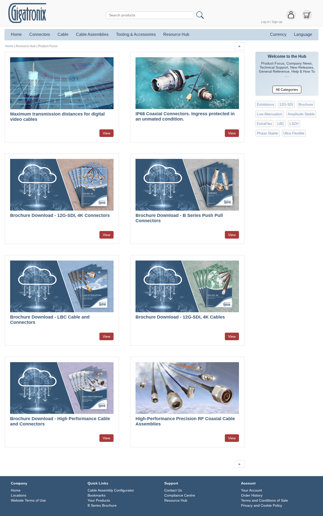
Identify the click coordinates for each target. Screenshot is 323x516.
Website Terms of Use (28, 500)
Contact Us (173, 490)
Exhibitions (265, 104)
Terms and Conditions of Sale (264, 500)
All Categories (287, 90)
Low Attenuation (269, 114)
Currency (278, 35)
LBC (280, 124)
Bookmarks (96, 495)
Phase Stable (267, 133)
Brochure (306, 104)
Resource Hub (176, 35)
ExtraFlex (264, 124)
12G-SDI (286, 104)
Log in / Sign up (271, 22)
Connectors (39, 35)
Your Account (251, 490)
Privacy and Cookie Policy (261, 505)
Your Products (99, 500)
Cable (63, 35)
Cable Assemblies (92, 35)
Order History (251, 495)
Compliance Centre (179, 495)
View (106, 133)
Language (303, 35)
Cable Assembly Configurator (111, 490)
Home (16, 35)
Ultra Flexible (293, 133)
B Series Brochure (102, 505)
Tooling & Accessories (136, 35)
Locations (18, 495)
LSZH (294, 124)
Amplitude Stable (301, 114)
